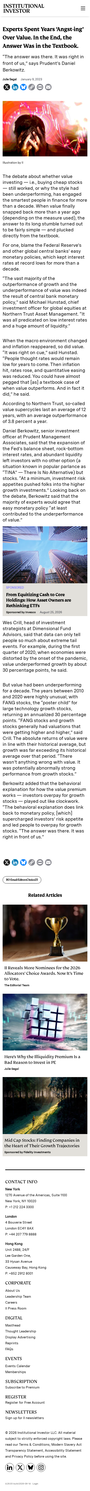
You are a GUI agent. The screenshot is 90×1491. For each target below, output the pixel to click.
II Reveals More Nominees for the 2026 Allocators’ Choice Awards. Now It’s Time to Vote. (43, 973)
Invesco (30, 612)
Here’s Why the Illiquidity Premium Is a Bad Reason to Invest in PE (42, 1059)
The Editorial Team (16, 985)
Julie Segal (11, 1068)
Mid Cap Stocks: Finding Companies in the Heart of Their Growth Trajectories (42, 1143)
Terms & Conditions (34, 1445)
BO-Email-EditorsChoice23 (22, 880)
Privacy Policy (22, 1456)
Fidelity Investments (37, 1152)
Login (35, 1483)
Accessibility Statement (63, 1451)
